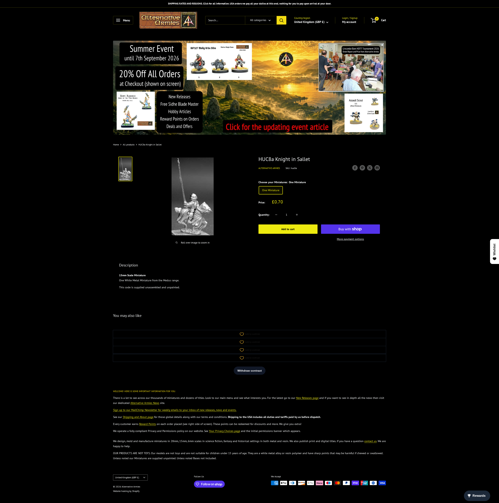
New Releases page (307, 398)
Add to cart (288, 229)
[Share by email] (377, 168)
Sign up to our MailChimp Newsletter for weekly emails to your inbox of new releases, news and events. (174, 410)
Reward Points (147, 424)
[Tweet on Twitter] (369, 168)
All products (128, 144)
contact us (370, 441)
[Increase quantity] (297, 215)
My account (349, 22)
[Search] (281, 20)
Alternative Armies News (144, 403)
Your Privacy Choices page (224, 431)
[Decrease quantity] (276, 215)
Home (116, 144)
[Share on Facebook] (355, 168)
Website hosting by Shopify (126, 491)
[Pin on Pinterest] (362, 168)
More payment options (350, 239)
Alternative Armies (269, 168)
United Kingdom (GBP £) (127, 477)
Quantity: (264, 214)
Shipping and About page (138, 417)
